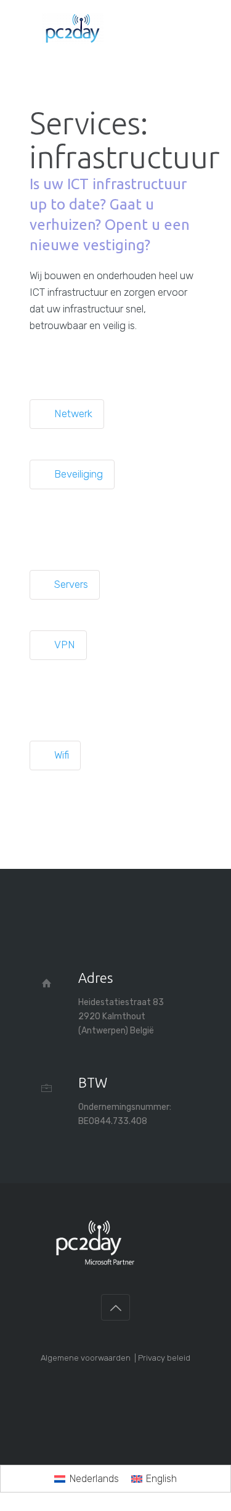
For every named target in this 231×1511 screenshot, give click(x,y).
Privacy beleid (164, 1357)
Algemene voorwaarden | (89, 1357)
